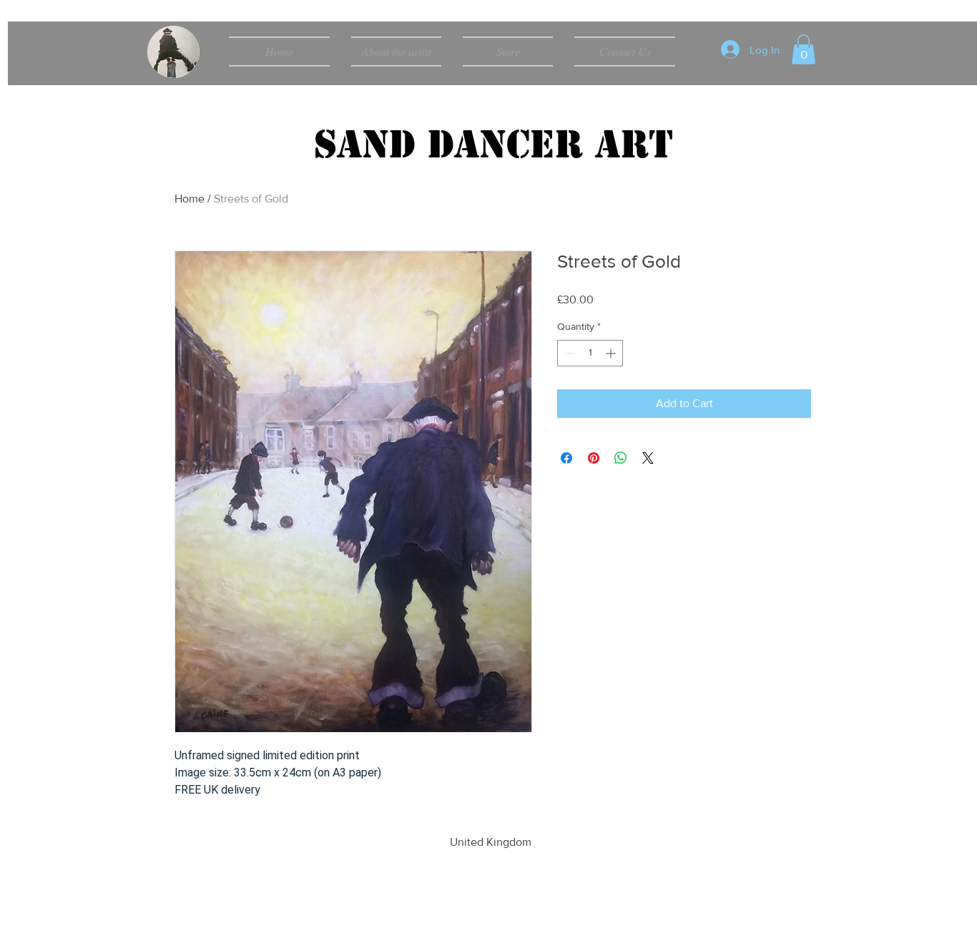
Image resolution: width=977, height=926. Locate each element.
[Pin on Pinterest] (593, 458)
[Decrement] (568, 353)
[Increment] (612, 353)
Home (190, 198)
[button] (803, 49)
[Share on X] (648, 458)
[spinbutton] (590, 353)
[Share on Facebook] (566, 458)
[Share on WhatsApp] (620, 458)
